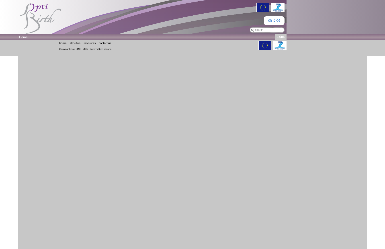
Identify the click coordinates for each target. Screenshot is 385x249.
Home (62, 43)
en (270, 20)
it (274, 20)
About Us (75, 43)
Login (281, 37)
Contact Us (105, 43)
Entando (106, 49)
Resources (90, 43)
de (278, 20)
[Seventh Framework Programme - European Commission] (277, 11)
